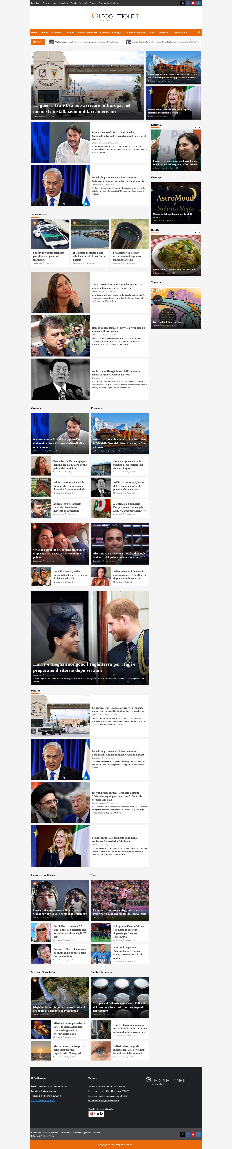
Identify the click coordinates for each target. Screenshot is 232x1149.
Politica (44, 32)
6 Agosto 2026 (69, 960)
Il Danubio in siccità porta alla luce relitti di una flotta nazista (89, 256)
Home (34, 32)
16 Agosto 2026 (170, 220)
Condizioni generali (79, 3)
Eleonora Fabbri (40, 116)
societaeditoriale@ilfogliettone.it (103, 1100)
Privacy (93, 3)
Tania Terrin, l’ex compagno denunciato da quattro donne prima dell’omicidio (70, 465)
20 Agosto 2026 (53, 116)
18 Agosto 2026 (109, 184)
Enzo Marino (98, 291)
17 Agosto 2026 (110, 918)
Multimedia (181, 32)
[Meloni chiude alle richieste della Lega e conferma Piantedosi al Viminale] (173, 103)
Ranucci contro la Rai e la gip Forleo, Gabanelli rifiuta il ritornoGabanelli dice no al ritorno (119, 136)
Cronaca (70, 32)
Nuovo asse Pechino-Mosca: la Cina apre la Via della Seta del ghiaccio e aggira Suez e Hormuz (120, 443)
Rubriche (163, 32)
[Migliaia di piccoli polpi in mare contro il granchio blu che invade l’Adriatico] (60, 997)
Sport (152, 32)
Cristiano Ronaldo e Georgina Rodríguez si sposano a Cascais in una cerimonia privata (59, 553)
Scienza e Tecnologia (110, 32)
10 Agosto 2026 (70, 582)
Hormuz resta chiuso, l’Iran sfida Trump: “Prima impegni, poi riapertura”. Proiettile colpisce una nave (117, 796)
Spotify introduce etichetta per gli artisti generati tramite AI (48, 256)
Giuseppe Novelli (99, 143)
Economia (57, 32)
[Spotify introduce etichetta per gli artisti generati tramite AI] (50, 234)
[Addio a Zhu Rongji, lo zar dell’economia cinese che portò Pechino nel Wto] (60, 379)
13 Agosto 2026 (130, 472)
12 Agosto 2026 (164, 116)
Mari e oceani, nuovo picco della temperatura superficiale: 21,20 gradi (68, 1050)
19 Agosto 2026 (111, 291)
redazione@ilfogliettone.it (43, 1100)
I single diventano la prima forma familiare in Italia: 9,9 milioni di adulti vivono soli (130, 1028)
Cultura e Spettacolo (135, 32)
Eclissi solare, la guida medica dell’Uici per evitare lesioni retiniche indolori (129, 1050)
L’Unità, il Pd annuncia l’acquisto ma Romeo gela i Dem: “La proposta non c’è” (129, 507)
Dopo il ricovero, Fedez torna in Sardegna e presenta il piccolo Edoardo (70, 575)
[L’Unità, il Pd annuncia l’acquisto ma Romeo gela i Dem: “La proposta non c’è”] (101, 508)
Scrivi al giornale (49, 3)
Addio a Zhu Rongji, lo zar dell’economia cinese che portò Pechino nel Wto (128, 486)
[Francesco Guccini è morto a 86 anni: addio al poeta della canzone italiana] (41, 954)
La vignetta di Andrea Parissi (168, 322)
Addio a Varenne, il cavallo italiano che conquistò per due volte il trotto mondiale (69, 486)
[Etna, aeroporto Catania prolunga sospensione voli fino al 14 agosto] (101, 466)
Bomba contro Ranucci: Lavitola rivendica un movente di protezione (67, 507)
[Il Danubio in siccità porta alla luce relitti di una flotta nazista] (90, 234)
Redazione (35, 3)
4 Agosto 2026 (129, 582)
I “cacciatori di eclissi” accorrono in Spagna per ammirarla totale (127, 256)
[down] (169, 33)
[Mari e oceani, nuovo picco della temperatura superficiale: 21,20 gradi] (41, 1051)
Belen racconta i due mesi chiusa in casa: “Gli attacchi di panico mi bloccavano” (129, 575)
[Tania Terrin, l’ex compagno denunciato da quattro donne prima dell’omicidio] (60, 292)
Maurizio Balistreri (155, 81)
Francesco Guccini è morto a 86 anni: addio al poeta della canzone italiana (70, 953)
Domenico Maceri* (161, 168)
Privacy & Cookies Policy (109, 3)
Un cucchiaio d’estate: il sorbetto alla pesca (175, 269)
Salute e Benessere (87, 32)
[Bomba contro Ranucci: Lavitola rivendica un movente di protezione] (60, 336)
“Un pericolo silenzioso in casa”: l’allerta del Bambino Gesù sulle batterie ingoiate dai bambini (119, 1006)
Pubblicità (63, 3)
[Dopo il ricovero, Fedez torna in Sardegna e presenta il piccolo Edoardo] (41, 576)
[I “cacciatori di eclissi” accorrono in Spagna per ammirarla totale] (130, 234)
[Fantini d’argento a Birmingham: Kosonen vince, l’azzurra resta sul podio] (101, 954)
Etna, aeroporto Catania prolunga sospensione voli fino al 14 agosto (128, 465)
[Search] (199, 32)
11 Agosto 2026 (130, 514)
